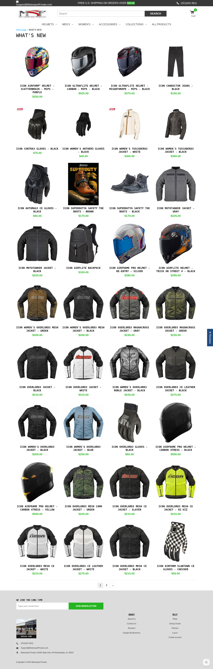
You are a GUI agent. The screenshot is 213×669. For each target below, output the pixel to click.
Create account (175, 637)
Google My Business (131, 633)
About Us (132, 619)
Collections (134, 24)
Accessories (108, 24)
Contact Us (131, 624)
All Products (161, 24)
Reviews (131, 628)
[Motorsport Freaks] (32, 14)
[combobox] (101, 14)
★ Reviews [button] (210, 337)
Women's (84, 24)
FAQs (175, 619)
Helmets (48, 24)
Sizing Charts (175, 624)
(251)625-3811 (189, 3)
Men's (66, 24)
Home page (21, 30)
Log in (175, 633)
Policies (175, 628)
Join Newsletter (86, 606)
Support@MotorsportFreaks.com (34, 4)
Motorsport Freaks (39, 662)
